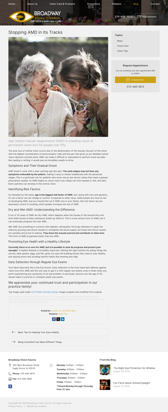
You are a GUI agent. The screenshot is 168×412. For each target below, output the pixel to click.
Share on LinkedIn (62, 319)
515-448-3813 (123, 16)
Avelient (42, 406)
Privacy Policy (15, 406)
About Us (32, 3)
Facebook (10, 386)
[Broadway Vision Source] (34, 16)
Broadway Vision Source (40, 403)
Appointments (149, 16)
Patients (116, 3)
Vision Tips (63, 314)
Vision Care (122, 46)
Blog (135, 3)
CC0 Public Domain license (44, 292)
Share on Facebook (54, 319)
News (120, 41)
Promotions (93, 3)
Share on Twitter (58, 319)
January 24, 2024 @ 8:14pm (63, 311)
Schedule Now (137, 80)
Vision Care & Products (62, 3)
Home (11, 3)
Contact (155, 3)
